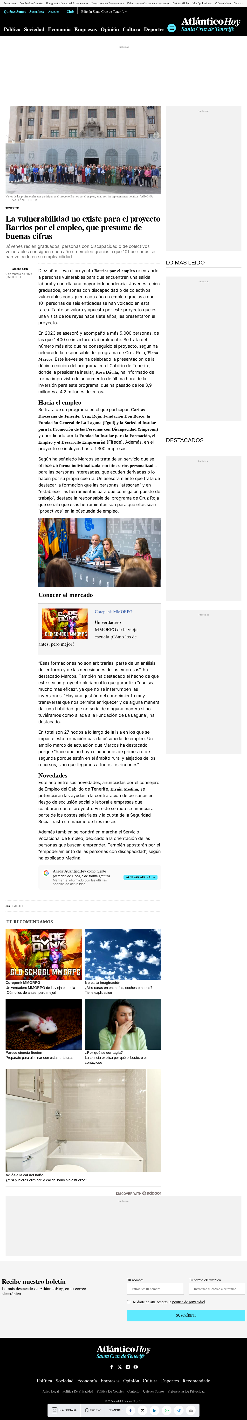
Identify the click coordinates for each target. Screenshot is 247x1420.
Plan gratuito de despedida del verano (67, 3)
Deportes (154, 29)
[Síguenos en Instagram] (127, 1367)
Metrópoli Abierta (202, 3)
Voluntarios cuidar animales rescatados (148, 3)
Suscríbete (36, 11)
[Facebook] (130, 1410)
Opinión (110, 29)
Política (12, 29)
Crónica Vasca (223, 3)
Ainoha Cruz (20, 269)
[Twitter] (142, 1410)
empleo (17, 906)
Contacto (133, 1391)
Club (70, 11)
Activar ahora (138, 877)
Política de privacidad (77, 1391)
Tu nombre (135, 1280)
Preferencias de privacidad (186, 1391)
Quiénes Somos (15, 11)
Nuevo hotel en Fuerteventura (107, 3)
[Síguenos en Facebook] (112, 1367)
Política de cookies (110, 1391)
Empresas (85, 29)
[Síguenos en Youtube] (135, 1367)
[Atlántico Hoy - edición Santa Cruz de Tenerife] (211, 24)
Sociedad (34, 29)
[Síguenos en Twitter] (119, 1367)
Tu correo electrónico (205, 1280)
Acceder (53, 11)
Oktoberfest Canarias (31, 3)
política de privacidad (188, 1301)
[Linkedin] (154, 1410)
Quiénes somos (153, 1391)
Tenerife (12, 208)
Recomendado (196, 1381)
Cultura (131, 29)
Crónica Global (181, 3)
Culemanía (240, 3)
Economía (59, 29)
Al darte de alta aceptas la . (168, 1301)
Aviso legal (50, 1391)
